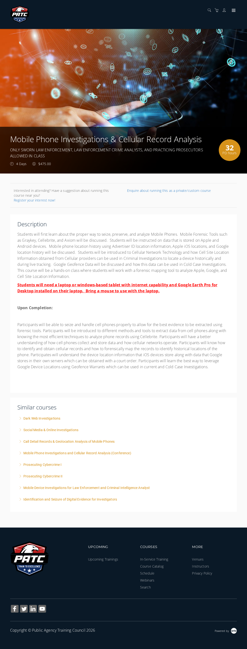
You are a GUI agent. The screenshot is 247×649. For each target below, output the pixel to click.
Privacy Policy (202, 573)
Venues (198, 559)
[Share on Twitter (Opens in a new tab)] (24, 609)
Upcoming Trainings (103, 559)
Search (145, 587)
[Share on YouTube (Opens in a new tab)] (42, 609)
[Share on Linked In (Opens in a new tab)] (33, 609)
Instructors (200, 566)
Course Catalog (152, 566)
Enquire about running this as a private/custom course (169, 190)
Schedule (147, 573)
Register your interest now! (34, 200)
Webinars (147, 580)
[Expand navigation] (233, 11)
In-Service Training (154, 559)
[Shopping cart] (218, 10)
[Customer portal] (225, 10)
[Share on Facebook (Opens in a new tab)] (15, 609)
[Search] (210, 10)
